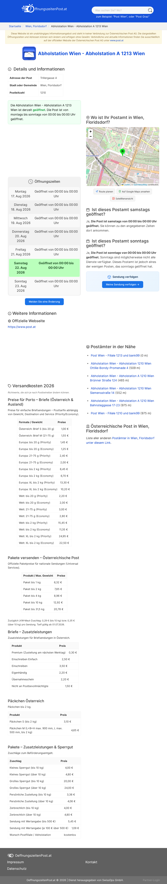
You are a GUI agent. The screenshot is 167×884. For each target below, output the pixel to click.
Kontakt (91, 862)
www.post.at (116, 40)
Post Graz (142, 16)
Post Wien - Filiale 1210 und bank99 (115, 413)
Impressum (15, 862)
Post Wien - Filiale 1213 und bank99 (115, 355)
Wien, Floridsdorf (36, 26)
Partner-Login (151, 880)
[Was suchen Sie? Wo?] (150, 10)
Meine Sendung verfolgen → (122, 284)
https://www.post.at (22, 327)
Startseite (15, 26)
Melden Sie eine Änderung (44, 301)
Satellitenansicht (124, 198)
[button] (122, 153)
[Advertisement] (44, 150)
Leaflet (126, 184)
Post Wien (120, 16)
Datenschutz (17, 869)
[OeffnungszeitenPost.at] (44, 8)
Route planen (106, 191)
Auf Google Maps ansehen (136, 191)
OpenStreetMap (140, 184)
